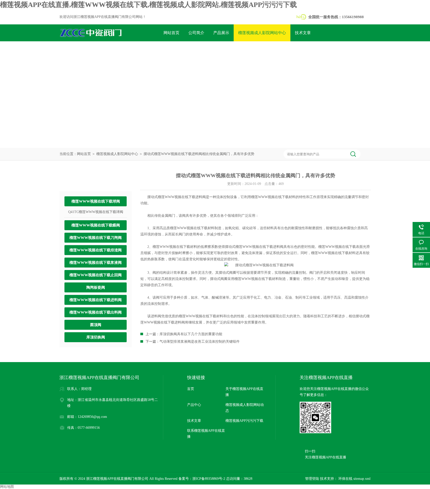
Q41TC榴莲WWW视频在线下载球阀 (95, 212)
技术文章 (303, 33)
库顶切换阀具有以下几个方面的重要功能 (191, 334)
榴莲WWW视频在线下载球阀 (95, 201)
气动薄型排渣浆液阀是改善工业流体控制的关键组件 (200, 341)
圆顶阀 (95, 325)
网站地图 (7, 487)
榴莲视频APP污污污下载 (185, 50)
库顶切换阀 (95, 337)
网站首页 (171, 33)
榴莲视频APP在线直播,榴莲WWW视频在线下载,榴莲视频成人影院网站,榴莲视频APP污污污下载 (148, 4)
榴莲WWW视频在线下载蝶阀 (95, 225)
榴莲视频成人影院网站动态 (244, 408)
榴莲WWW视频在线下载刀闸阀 (95, 238)
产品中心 (194, 405)
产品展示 (221, 33)
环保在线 (344, 479)
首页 (190, 389)
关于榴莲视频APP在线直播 (244, 392)
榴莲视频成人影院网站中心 (262, 33)
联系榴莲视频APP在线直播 (239, 50)
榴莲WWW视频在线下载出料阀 (95, 312)
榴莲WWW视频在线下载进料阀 (95, 300)
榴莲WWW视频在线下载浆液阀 (95, 263)
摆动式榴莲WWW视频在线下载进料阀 (176, 197)
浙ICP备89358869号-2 (208, 479)
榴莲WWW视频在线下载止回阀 (95, 275)
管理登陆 (312, 479)
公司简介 (196, 33)
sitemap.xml (362, 479)
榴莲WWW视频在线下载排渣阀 (95, 250)
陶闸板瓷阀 (95, 287)
